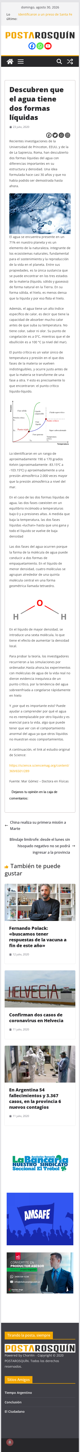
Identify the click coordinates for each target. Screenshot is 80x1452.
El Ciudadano (15, 1411)
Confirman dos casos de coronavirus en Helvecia (36, 1018)
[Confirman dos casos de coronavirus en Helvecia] (40, 973)
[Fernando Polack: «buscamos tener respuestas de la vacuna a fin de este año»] (40, 887)
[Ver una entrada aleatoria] (70, 61)
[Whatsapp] (40, 46)
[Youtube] (48, 46)
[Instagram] (67, 135)
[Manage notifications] (9, 1442)
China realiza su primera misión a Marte (38, 825)
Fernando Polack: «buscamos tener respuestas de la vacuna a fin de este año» (37, 936)
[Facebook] (32, 46)
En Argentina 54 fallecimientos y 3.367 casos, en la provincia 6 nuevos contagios (35, 1098)
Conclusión (13, 1402)
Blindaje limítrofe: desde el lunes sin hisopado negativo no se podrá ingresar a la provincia (40, 846)
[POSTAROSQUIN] (40, 1347)
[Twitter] (55, 135)
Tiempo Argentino (18, 1393)
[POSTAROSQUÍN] (10, 61)
